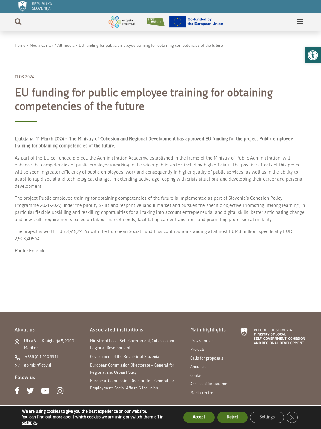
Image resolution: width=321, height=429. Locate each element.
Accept (199, 417)
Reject (232, 417)
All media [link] (66, 46)
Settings (267, 417)
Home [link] (20, 46)
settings (29, 423)
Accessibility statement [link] (210, 384)
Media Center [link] (41, 46)
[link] (313, 55)
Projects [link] (197, 350)
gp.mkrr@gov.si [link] (37, 365)
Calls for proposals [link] (207, 358)
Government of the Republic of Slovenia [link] (124, 357)
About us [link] (198, 367)
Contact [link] (196, 376)
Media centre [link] (201, 393)
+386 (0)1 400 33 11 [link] (41, 357)
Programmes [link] (201, 341)
